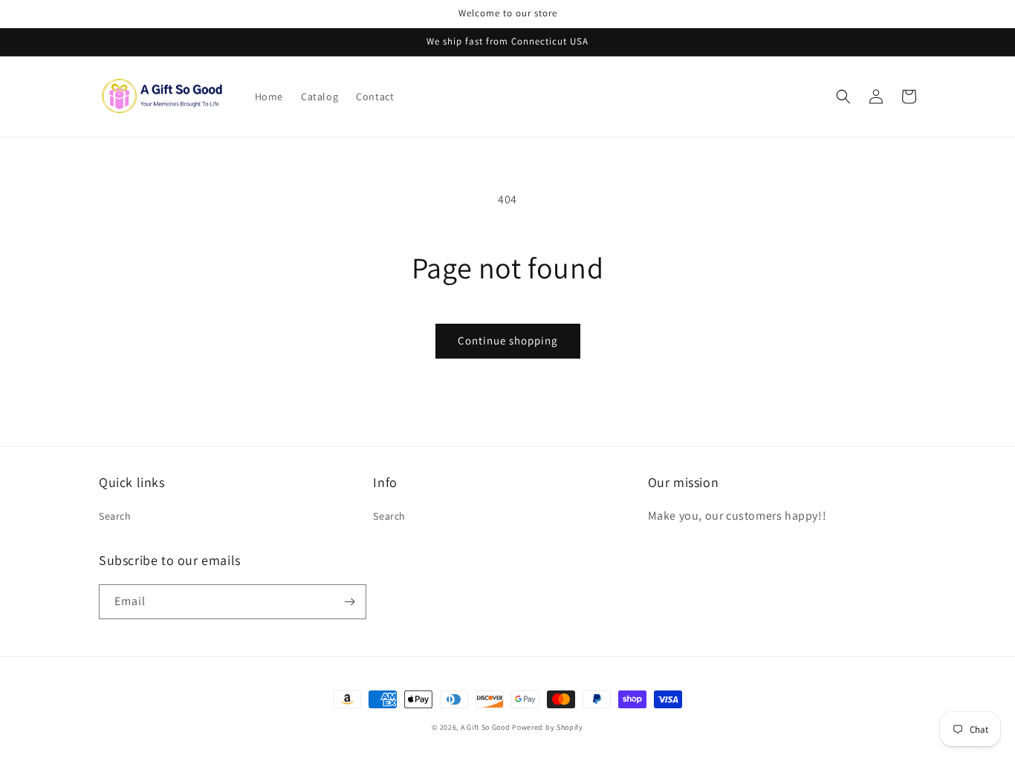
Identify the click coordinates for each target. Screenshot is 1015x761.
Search (115, 516)
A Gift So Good (485, 727)
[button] (843, 96)
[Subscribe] (349, 601)
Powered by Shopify (547, 727)
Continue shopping (508, 340)
